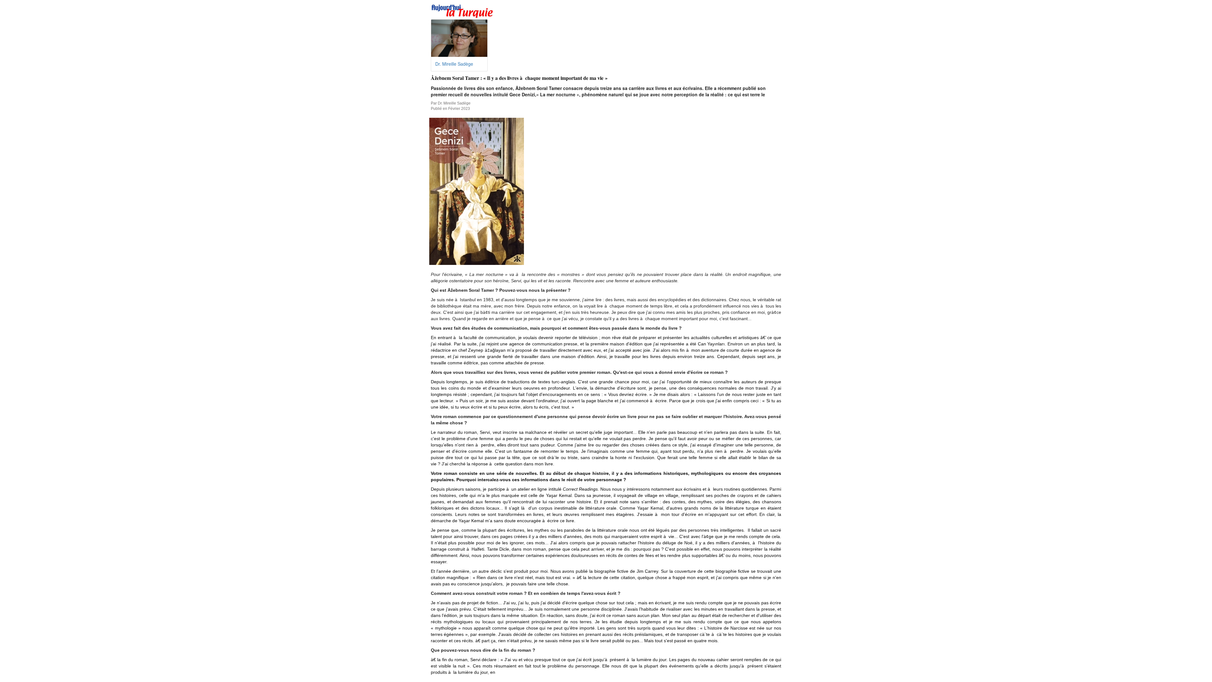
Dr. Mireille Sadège (454, 64)
